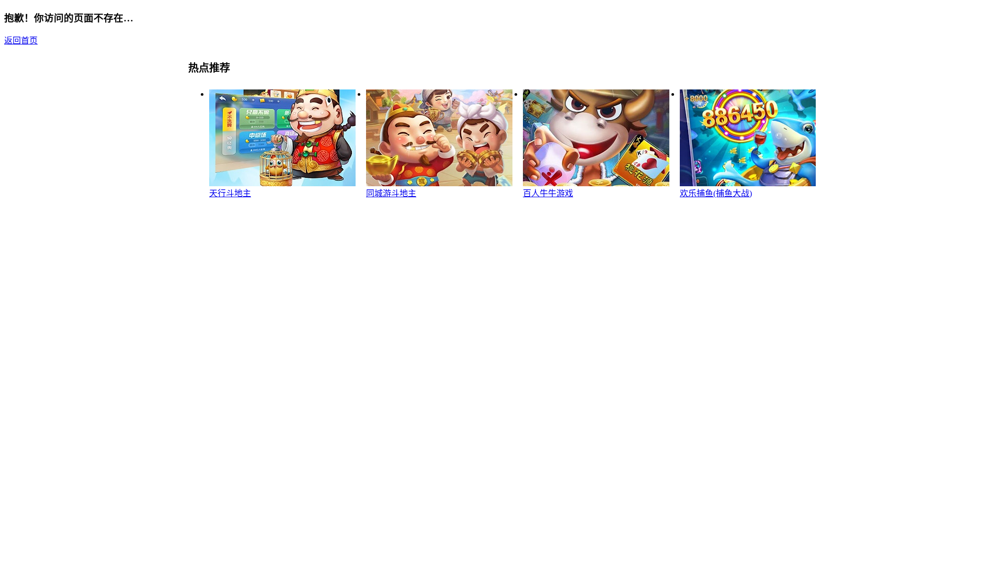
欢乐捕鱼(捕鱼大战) (716, 193)
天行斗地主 (230, 193)
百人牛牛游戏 (548, 193)
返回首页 (21, 40)
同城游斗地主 (391, 193)
